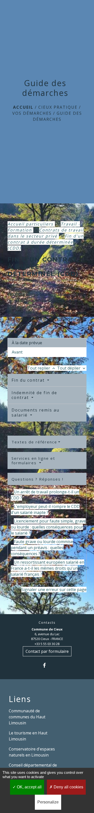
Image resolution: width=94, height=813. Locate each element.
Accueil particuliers (31, 224)
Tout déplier (71, 368)
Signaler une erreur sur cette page (53, 589)
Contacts (47, 622)
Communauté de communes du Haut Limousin (27, 717)
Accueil (23, 107)
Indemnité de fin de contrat (34, 395)
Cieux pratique (57, 107)
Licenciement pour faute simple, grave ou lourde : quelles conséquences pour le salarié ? (48, 527)
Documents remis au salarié (35, 412)
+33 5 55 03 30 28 (47, 644)
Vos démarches (32, 113)
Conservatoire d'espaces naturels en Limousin (32, 752)
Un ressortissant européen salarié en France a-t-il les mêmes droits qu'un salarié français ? (47, 568)
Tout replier (41, 368)
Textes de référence (34, 441)
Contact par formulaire (47, 651)
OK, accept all (29, 787)
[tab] (47, 342)
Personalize (48, 802)
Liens (20, 699)
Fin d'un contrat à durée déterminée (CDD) (46, 242)
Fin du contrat (29, 380)
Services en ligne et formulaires (33, 460)
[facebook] (47, 665)
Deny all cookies (68, 787)
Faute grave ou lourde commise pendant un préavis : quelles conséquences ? (42, 547)
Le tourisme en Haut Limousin (28, 736)
